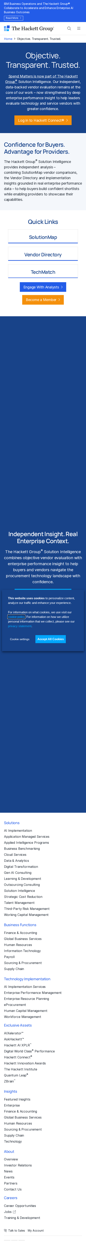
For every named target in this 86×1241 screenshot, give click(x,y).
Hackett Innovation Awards (25, 1063)
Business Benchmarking (22, 849)
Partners (10, 1183)
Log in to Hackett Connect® (41, 120)
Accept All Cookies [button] (50, 639)
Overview (11, 1159)
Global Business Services (23, 939)
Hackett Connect (18, 1057)
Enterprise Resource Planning (26, 999)
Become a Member (41, 300)
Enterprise (12, 1105)
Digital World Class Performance (29, 1051)
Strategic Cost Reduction (23, 897)
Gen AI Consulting (17, 873)
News (8, 1171)
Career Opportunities (20, 1206)
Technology (13, 1141)
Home (8, 39)
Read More (12, 17)
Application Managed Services (26, 837)
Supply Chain (14, 969)
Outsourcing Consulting (22, 885)
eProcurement (15, 1005)
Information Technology (22, 951)
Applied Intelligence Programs (26, 843)
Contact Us (13, 1189)
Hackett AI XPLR (17, 1045)
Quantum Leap (16, 1075)
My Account (36, 1230)
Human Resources (18, 945)
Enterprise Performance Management (33, 993)
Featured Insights (17, 1099)
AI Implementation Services (25, 987)
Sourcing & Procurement (23, 963)
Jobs (7, 1212)
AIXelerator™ (13, 1033)
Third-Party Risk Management (27, 909)
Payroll (9, 957)
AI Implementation (18, 831)
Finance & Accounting (20, 933)
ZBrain (9, 1081)
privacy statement (19, 626)
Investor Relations (18, 1165)
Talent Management (19, 903)
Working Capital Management (26, 915)
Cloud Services (15, 855)
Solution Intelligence (19, 891)
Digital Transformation (21, 867)
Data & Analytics (16, 861)
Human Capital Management (25, 1011)
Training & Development (22, 1218)
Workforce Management (22, 1017)
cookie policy (16, 616)
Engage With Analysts (41, 287)
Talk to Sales (16, 1230)
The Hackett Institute (20, 1069)
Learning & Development (22, 879)
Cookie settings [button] (19, 639)
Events (9, 1177)
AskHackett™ (14, 1039)
